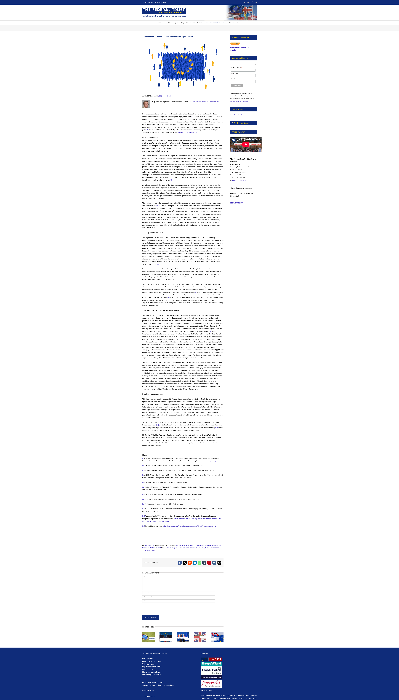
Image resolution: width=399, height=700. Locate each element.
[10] (214, 384)
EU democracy (170, 548)
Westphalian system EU (149, 550)
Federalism (206, 545)
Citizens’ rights (180, 545)
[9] (211, 331)
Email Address (236, 67)
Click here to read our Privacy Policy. (239, 101)
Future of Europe (215, 545)
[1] (192, 117)
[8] (169, 297)
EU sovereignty (180, 548)
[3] (196, 132)
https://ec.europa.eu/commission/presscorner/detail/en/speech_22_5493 (190, 526)
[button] (237, 23)
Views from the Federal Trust (151, 548)
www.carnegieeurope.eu (210, 461)
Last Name (234, 79)
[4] (171, 180)
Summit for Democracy (185, 132)
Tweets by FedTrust (237, 115)
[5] (157, 206)
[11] (157, 425)
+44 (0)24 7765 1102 (154, 672)
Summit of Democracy (212, 548)
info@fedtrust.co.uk (160, 2)
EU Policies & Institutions (194, 545)
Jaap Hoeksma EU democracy (195, 548)
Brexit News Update (241, 123)
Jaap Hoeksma (164, 96)
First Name (234, 73)
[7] (195, 292)
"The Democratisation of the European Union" (204, 102)
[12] (216, 428)
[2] (147, 130)
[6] (158, 264)
